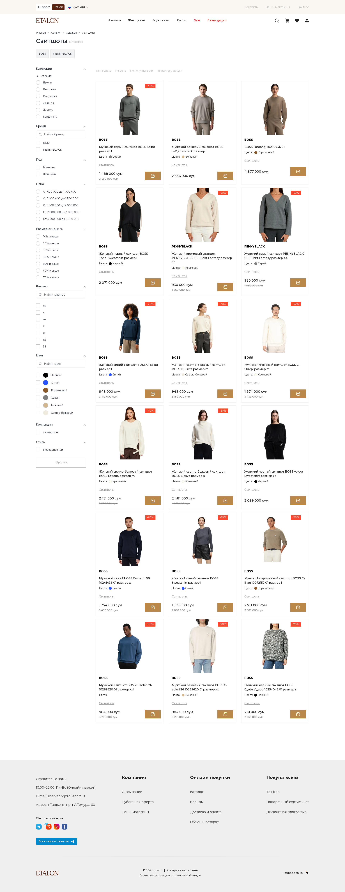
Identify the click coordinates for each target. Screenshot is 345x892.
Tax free (303, 7)
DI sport (44, 7)
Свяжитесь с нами (51, 779)
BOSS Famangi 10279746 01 (264, 147)
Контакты (251, 7)
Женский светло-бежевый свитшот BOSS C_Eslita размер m (198, 367)
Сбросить (61, 462)
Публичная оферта (138, 802)
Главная (41, 32)
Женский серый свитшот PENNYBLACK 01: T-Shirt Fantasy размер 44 (274, 256)
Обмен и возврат (204, 822)
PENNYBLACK (62, 53)
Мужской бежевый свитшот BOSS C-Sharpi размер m (272, 367)
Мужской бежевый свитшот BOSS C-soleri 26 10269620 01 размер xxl (199, 687)
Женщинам (137, 20)
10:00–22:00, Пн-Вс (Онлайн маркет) (65, 788)
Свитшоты (106, 165)
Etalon (58, 7)
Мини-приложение (54, 841)
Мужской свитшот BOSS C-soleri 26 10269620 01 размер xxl (125, 687)
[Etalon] (47, 20)
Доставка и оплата (206, 812)
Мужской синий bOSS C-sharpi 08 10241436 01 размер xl (124, 580)
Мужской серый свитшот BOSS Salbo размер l (127, 149)
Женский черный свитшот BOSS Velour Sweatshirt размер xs (273, 474)
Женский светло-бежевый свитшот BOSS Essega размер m (125, 474)
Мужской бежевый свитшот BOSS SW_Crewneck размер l (197, 149)
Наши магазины (278, 7)
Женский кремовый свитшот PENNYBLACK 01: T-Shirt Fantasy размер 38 (202, 258)
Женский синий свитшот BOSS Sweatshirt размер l (195, 580)
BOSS (42, 53)
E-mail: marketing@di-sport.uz (61, 796)
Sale (197, 20)
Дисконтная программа (286, 812)
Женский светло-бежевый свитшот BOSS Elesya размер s (198, 474)
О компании (132, 792)
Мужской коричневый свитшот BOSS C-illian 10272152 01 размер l (274, 580)
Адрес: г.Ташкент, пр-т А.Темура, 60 (65, 805)
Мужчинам (161, 20)
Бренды (197, 802)
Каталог (56, 32)
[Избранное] (297, 20)
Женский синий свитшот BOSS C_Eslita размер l (128, 367)
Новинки (114, 20)
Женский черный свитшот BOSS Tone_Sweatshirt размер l (123, 256)
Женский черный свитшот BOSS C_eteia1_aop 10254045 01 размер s (270, 687)
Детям (182, 20)
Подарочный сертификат (287, 802)
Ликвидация (216, 20)
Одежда (71, 32)
